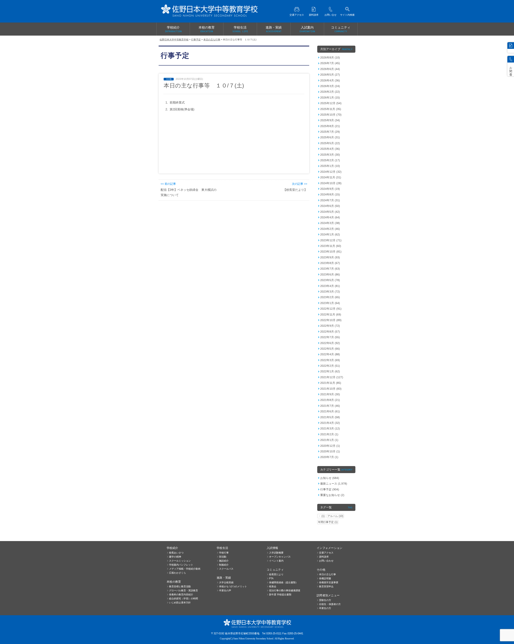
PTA (271, 578)
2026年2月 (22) (330, 91)
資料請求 (324, 556)
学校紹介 (173, 29)
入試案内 (307, 29)
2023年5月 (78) (330, 280)
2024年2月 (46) (330, 228)
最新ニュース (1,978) (333, 483)
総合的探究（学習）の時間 (183, 598)
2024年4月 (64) (330, 217)
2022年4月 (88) (330, 354)
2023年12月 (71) (331, 240)
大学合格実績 (226, 582)
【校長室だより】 (295, 189)
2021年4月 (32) (330, 422)
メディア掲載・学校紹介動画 (184, 568)
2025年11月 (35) (330, 109)
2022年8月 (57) (330, 331)
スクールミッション (180, 560)
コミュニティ (340, 29)
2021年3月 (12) (330, 428)
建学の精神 (175, 556)
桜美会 (272, 586)
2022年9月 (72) (330, 325)
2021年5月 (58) (330, 417)
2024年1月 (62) (330, 234)
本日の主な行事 (327, 574)
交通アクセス (326, 552)
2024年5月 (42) (330, 211)
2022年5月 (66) (330, 348)
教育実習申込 (326, 586)
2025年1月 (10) (330, 165)
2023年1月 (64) (330, 303)
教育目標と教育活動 (180, 586)
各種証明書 (325, 578)
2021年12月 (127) (331, 377)
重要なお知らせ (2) (332, 495)
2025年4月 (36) (330, 148)
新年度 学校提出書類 (280, 594)
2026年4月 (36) (330, 80)
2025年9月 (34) (330, 120)
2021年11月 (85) (330, 382)
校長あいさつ (176, 552)
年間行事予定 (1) (328, 522)
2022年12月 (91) (331, 308)
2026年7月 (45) (330, 63)
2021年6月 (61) (330, 411)
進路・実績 (274, 29)
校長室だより (276, 574)
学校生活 (240, 29)
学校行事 (224, 552)
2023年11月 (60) (330, 246)
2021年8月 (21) (330, 400)
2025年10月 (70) (331, 114)
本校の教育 (207, 29)
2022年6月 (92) (330, 343)
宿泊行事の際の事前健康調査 (284, 590)
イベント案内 (276, 560)
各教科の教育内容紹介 (181, 594)
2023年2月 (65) (330, 297)
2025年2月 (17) (330, 160)
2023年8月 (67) (330, 263)
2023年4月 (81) (330, 286)
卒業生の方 (325, 608)
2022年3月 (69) (330, 360)
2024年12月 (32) (331, 171)
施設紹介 (224, 560)
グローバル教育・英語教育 (183, 590)
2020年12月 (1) (330, 445)
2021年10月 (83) (331, 388)
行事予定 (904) (329, 489)
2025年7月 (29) (330, 131)
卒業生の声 (225, 590)
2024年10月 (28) (331, 183)
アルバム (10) (335, 516)
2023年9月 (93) (330, 257)
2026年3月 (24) (330, 86)
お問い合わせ (326, 560)
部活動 (222, 556)
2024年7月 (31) (330, 200)
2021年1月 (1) (329, 440)
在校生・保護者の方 (330, 604)
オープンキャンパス (280, 556)
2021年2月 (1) (329, 434)
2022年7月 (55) (330, 337)
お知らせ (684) (329, 478)
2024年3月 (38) (330, 223)
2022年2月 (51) (330, 365)
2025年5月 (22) (330, 143)
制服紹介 (224, 564)
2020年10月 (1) (330, 451)
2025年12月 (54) (331, 103)
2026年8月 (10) (330, 57)
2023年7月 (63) (330, 268)
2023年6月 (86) (330, 274)
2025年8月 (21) (330, 126)
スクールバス (226, 568)
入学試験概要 (276, 552)
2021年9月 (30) (330, 394)
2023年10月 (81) (331, 251)
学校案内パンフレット (181, 564)
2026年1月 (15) (330, 97)
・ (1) (321, 516)
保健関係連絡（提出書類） (283, 582)
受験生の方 (325, 600)
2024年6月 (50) (330, 205)
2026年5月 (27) (330, 74)
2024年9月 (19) (330, 188)
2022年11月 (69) (330, 314)
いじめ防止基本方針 (180, 602)
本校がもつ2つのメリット (233, 586)
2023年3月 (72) (330, 291)
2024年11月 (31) (330, 177)
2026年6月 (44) (330, 69)
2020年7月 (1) (329, 457)
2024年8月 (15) (330, 194)
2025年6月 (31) (330, 137)
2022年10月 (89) (331, 320)
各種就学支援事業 (328, 582)
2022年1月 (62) (330, 371)
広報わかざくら (177, 572)
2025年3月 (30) (330, 154)
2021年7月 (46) (330, 405)
